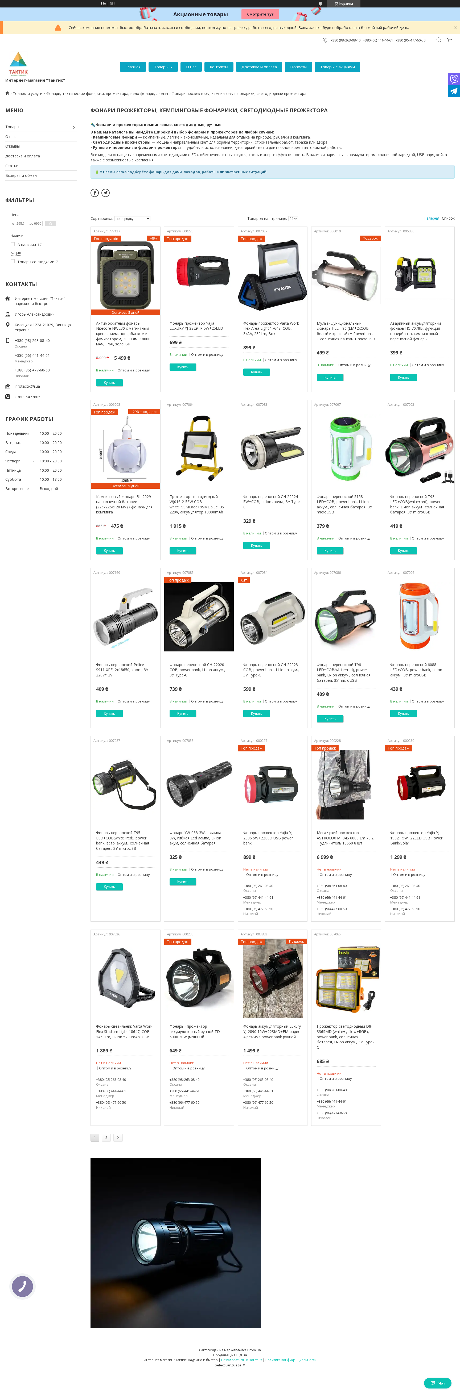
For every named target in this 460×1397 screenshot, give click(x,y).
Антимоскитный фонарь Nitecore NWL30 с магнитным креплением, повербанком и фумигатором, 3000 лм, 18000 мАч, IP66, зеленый (123, 333)
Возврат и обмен (21, 175)
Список (448, 218)
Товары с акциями (337, 66)
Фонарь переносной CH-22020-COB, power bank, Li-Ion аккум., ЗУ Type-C (197, 669)
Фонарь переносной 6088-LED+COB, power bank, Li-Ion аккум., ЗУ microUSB (416, 669)
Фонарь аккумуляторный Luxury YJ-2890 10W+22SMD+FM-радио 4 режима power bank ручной (272, 1031)
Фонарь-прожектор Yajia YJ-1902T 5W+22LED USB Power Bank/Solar (416, 838)
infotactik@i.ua (27, 386)
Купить (109, 383)
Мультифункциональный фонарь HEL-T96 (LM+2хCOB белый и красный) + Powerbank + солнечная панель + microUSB (346, 331)
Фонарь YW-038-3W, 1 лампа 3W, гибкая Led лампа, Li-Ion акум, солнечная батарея (195, 838)
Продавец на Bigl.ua (230, 1355)
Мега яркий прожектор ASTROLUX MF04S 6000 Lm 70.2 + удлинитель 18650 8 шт (345, 838)
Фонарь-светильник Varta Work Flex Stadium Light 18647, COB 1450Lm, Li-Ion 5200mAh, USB (124, 1031)
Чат (441, 1383)
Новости (298, 66)
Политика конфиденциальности (291, 1360)
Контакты (219, 66)
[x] (105, 193)
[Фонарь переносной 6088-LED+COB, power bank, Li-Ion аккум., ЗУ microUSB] (419, 617)
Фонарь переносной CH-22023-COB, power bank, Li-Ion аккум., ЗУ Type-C (271, 669)
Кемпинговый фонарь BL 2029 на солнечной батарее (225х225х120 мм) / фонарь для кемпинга (124, 504)
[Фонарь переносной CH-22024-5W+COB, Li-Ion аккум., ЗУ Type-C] (272, 449)
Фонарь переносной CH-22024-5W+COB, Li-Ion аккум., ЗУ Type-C (272, 501)
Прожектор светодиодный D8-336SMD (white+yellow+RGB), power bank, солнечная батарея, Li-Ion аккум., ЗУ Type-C (345, 1036)
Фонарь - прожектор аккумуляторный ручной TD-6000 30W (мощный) (195, 1031)
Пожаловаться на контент (241, 1360)
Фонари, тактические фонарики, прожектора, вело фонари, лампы (107, 93)
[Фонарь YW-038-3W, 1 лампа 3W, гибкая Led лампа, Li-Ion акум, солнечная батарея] (199, 785)
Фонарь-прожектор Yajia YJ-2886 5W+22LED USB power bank (268, 838)
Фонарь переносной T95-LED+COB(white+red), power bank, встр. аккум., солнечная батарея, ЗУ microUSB (122, 840)
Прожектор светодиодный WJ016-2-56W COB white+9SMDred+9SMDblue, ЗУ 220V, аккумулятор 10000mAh (197, 504)
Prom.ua (254, 1350)
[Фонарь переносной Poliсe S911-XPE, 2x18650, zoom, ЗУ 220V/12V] (125, 617)
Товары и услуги (27, 93)
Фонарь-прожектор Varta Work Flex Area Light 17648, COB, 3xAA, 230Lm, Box (271, 328)
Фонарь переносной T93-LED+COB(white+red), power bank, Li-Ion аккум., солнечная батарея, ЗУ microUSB (417, 504)
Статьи (11, 165)
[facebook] (95, 193)
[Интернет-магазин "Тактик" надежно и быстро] (18, 64)
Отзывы (12, 146)
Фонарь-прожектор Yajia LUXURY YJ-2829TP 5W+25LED (196, 326)
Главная (133, 66)
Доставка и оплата (259, 66)
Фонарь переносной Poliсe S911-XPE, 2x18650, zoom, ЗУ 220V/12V (122, 669)
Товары (161, 66)
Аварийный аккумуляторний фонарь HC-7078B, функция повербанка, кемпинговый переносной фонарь (415, 331)
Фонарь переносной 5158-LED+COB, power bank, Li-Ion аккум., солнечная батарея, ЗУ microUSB (344, 504)
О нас (191, 66)
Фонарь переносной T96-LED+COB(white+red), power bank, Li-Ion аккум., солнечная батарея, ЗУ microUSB (344, 672)
